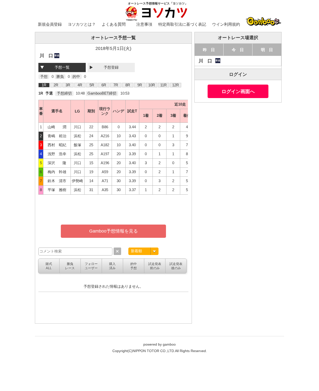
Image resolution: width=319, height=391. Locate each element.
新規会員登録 (50, 24)
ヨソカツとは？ (82, 24)
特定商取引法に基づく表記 (182, 24)
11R (163, 85)
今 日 (238, 49)
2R (56, 85)
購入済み (112, 266)
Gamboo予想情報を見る (113, 231)
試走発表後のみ (175, 266)
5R (91, 85)
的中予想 (133, 266)
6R (103, 85)
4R (80, 85)
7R (115, 85)
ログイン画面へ (238, 91)
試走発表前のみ (154, 266)
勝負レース (70, 266)
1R (44, 85)
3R (68, 85)
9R (139, 85)
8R (127, 85)
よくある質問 (114, 24)
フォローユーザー (91, 266)
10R (151, 85)
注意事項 (144, 24)
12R (175, 85)
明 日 (267, 49)
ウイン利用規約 (226, 24)
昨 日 (209, 49)
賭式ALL (49, 266)
